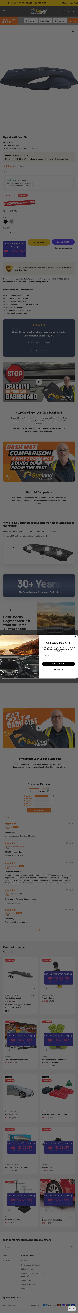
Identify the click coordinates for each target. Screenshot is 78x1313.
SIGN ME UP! (58, 664)
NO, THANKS (58, 670)
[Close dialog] (76, 637)
